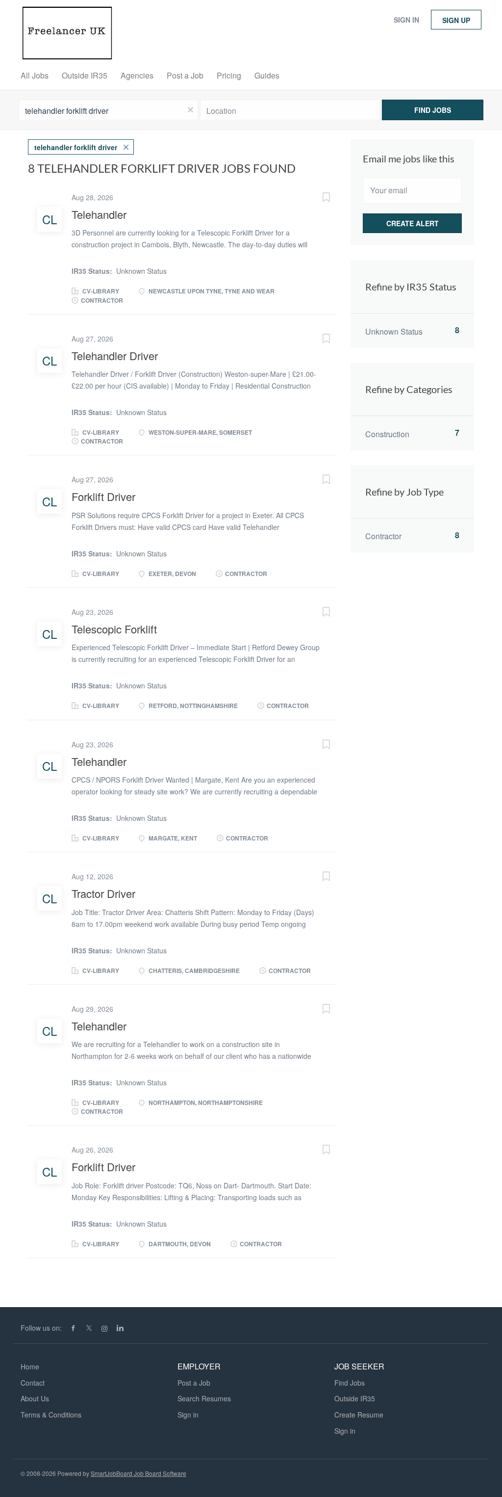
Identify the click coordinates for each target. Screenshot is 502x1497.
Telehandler (99, 214)
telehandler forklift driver (75, 147)
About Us (35, 1398)
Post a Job (193, 1383)
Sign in (406, 20)
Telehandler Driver (115, 355)
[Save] (316, 198)
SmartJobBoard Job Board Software (138, 1473)
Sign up (456, 20)
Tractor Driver (103, 893)
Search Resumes (204, 1398)
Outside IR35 (354, 1398)
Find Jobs (432, 110)
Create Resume (358, 1414)
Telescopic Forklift (114, 628)
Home (30, 1366)
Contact (33, 1383)
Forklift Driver (103, 496)
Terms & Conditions (51, 1414)
